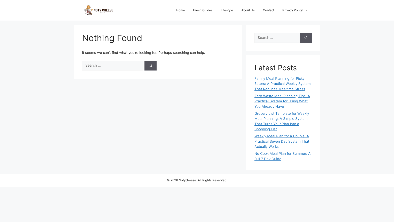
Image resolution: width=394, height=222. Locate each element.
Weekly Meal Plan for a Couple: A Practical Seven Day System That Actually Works (281, 141)
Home (180, 10)
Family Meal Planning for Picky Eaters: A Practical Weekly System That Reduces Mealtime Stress (282, 83)
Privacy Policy (292, 10)
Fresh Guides (203, 10)
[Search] (150, 66)
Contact (268, 10)
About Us (248, 10)
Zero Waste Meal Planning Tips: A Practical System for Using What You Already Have (282, 101)
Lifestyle (227, 10)
